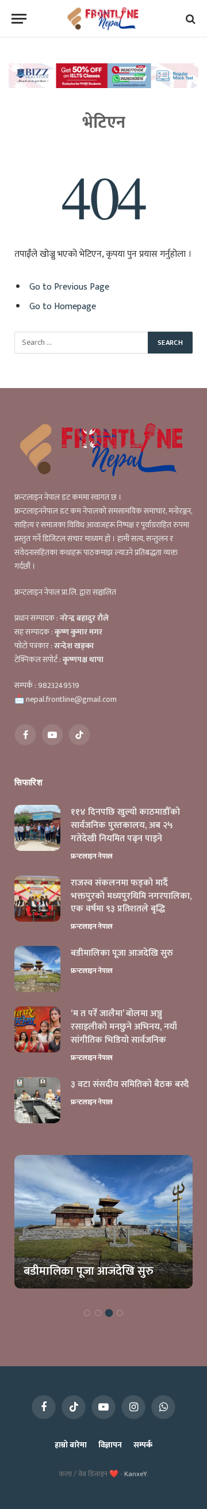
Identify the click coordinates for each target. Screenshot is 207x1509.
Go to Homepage (62, 306)
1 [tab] (87, 1313)
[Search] (189, 19)
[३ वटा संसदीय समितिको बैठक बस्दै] (37, 1100)
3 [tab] (108, 1313)
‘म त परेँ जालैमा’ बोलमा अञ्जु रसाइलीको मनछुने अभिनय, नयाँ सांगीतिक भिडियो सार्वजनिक (124, 1027)
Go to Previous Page (69, 286)
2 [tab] (98, 1313)
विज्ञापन (110, 1444)
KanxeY (135, 1474)
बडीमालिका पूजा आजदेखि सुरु (122, 953)
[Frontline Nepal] (104, 18)
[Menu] (19, 19)
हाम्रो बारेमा (70, 1444)
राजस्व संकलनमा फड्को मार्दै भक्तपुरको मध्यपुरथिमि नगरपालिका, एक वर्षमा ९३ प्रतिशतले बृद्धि (131, 896)
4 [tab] (119, 1313)
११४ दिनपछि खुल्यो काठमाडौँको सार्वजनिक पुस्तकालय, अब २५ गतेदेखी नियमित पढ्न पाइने (125, 825)
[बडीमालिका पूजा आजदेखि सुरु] (37, 969)
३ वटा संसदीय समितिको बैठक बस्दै (130, 1084)
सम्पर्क (142, 1444)
